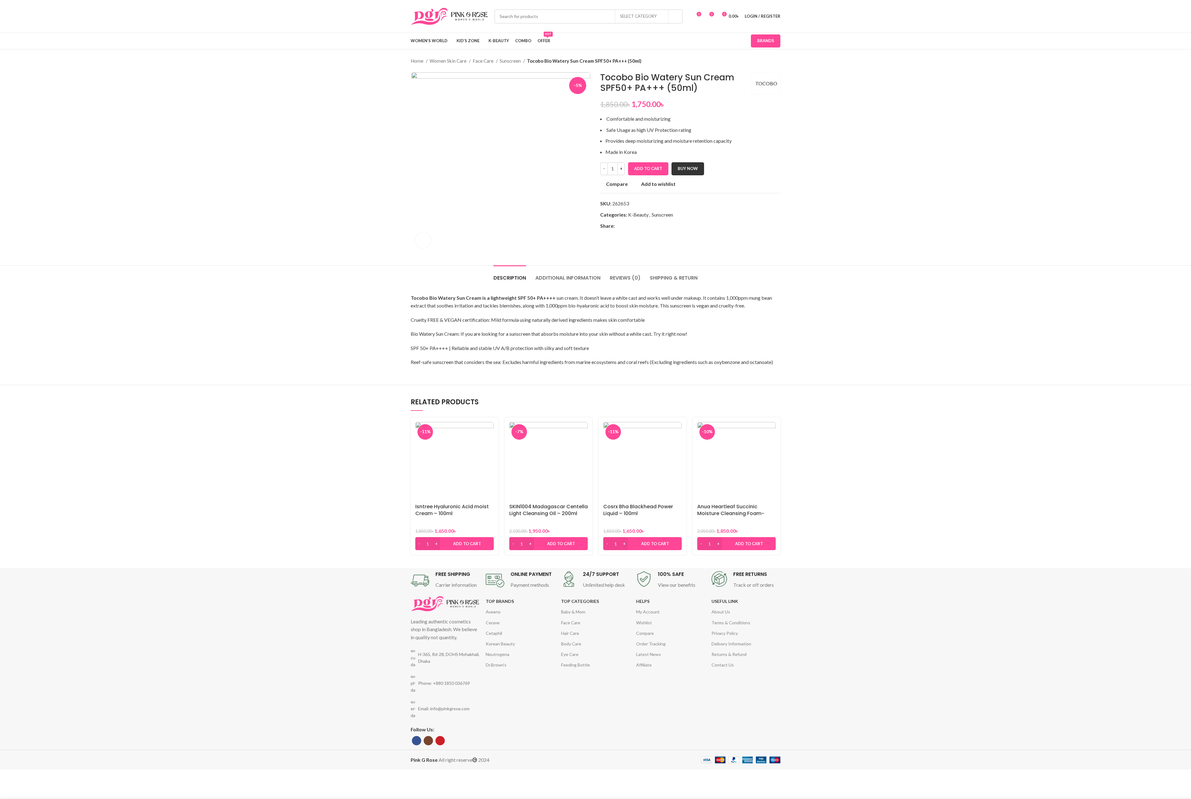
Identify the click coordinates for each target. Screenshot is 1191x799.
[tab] (509, 274)
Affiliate (644, 664)
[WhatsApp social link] (641, 226)
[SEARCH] (675, 16)
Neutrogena (497, 654)
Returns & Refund (729, 654)
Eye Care (569, 654)
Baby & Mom (573, 611)
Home (417, 61)
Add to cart (648, 168)
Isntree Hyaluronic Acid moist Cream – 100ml (452, 510)
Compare (645, 633)
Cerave (493, 622)
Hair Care (570, 633)
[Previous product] (765, 61)
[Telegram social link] (648, 226)
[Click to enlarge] (423, 240)
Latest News (648, 654)
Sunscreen (511, 61)
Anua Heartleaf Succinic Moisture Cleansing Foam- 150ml (730, 513)
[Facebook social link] (619, 226)
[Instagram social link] (428, 740)
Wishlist (644, 622)
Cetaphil (494, 633)
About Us (720, 611)
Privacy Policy (724, 633)
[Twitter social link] (627, 226)
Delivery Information (731, 643)
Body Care (571, 643)
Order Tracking (651, 643)
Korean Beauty (500, 643)
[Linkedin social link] (634, 226)
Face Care (483, 61)
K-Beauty (638, 215)
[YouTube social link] (440, 740)
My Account (648, 611)
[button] (454, 543)
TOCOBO (766, 83)
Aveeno (493, 611)
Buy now (688, 168)
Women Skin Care (448, 61)
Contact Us (722, 664)
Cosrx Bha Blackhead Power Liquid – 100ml (638, 510)
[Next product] (777, 61)
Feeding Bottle (575, 664)
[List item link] (445, 683)
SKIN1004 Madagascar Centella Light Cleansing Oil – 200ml (548, 510)
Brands (765, 40)
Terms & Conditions (730, 622)
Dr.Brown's (496, 664)
